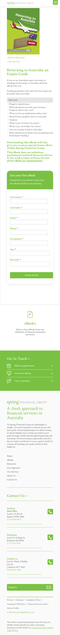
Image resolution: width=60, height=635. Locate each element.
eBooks (10, 460)
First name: (16, 197)
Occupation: (17, 238)
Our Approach (13, 467)
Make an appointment (24, 365)
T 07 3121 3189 (13, 543)
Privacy (10, 600)
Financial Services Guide (37, 604)
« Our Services (13, 61)
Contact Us (12, 479)
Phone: (14, 228)
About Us (11, 475)
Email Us (12, 587)
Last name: (16, 207)
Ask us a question (22, 380)
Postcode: (15, 259)
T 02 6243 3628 (14, 569)
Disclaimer (19, 600)
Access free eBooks (23, 373)
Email (14, 218)
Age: (13, 249)
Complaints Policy (33, 600)
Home (9, 455)
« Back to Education (16, 57)
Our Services (12, 471)
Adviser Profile (13, 608)
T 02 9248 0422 (14, 519)
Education (11, 463)
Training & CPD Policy (16, 604)
